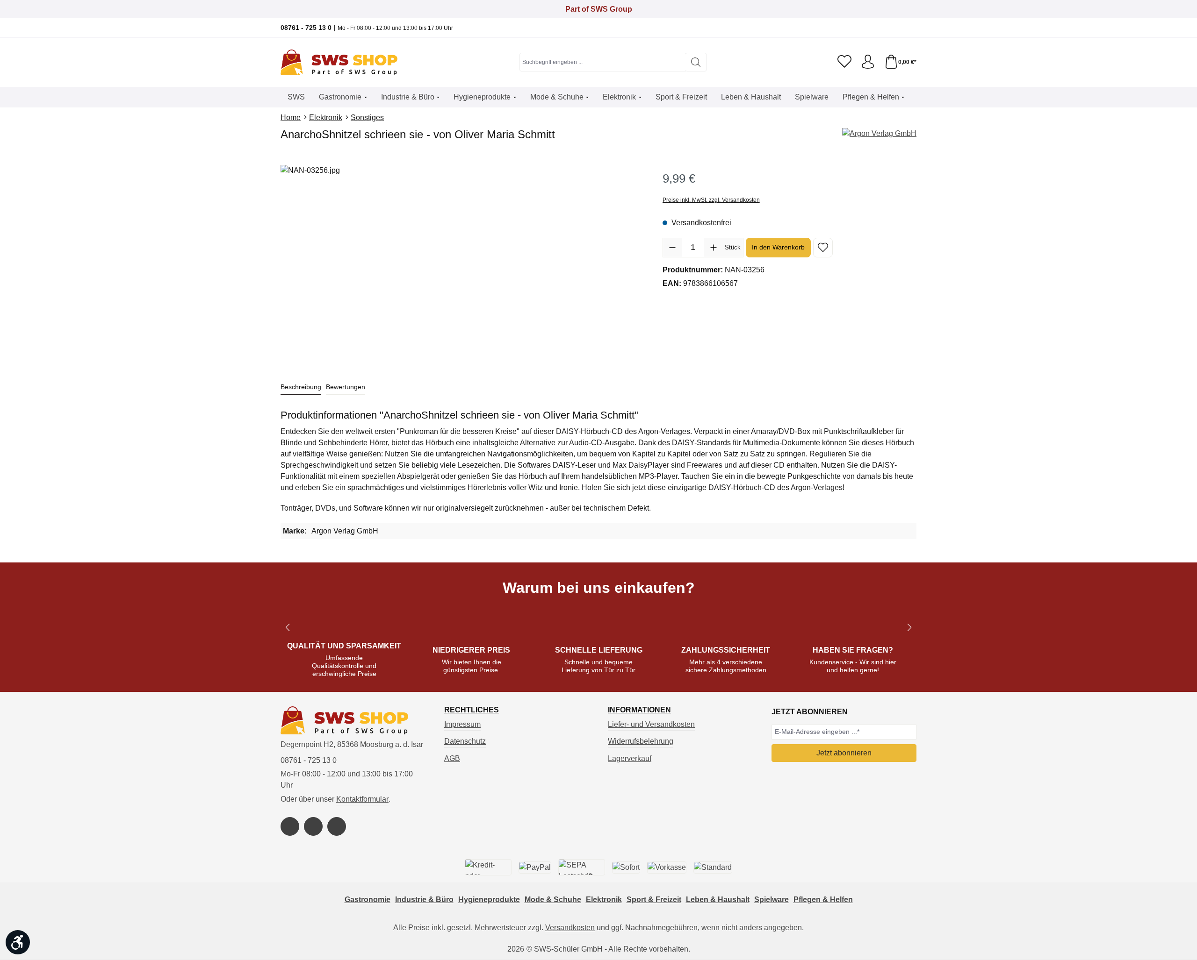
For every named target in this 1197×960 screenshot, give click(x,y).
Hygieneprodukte (489, 899)
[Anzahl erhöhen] (713, 247)
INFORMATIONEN (639, 710)
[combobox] (602, 62)
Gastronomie (367, 899)
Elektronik (604, 899)
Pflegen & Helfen (823, 899)
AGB (452, 758)
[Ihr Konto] (868, 62)
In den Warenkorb (778, 247)
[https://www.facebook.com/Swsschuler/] (290, 826)
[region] (462, 265)
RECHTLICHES (471, 710)
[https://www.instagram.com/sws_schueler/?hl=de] (313, 826)
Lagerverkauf (629, 758)
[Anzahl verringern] (672, 247)
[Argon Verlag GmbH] (879, 133)
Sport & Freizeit (654, 899)
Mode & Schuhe (553, 899)
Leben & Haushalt (718, 899)
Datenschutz (465, 741)
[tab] (301, 387)
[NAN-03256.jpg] (462, 265)
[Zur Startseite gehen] (339, 62)
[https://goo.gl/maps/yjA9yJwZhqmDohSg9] (336, 826)
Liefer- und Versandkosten (651, 724)
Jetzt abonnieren (844, 753)
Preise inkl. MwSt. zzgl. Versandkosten (711, 200)
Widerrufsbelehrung (640, 741)
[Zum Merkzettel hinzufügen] (823, 247)
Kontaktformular (362, 799)
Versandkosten (570, 928)
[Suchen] (696, 62)
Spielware (771, 899)
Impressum (462, 724)
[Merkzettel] (844, 62)
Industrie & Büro (424, 899)
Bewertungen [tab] (345, 387)
